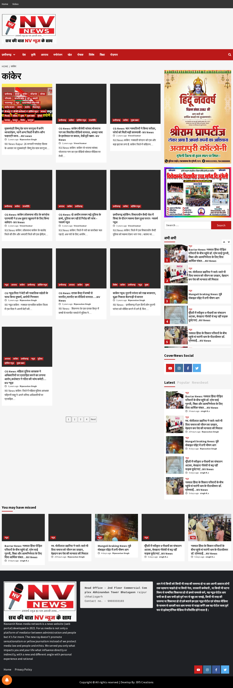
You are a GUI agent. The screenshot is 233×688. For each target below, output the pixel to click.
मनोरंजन (58, 54)
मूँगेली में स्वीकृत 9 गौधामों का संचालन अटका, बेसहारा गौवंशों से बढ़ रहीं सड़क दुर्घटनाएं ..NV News (208, 295)
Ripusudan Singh (28, 139)
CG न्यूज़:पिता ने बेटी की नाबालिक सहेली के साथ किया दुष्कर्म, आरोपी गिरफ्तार (26, 295)
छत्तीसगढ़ (6, 54)
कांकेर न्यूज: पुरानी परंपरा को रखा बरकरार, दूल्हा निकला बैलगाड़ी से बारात (134, 295)
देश (24, 54)
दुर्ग (28, 98)
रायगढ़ (7, 120)
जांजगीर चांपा (19, 98)
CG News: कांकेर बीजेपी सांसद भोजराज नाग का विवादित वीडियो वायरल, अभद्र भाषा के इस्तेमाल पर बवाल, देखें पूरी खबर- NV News (81, 134)
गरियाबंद (8, 98)
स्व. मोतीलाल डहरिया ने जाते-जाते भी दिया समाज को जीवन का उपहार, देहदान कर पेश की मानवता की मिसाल (208, 255)
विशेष (91, 54)
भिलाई (7, 115)
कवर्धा (17, 94)
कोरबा (42, 94)
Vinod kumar (80, 143)
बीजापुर (7, 111)
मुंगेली (40, 115)
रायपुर (15, 120)
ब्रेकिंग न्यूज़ (33, 111)
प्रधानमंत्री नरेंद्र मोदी (30, 102)
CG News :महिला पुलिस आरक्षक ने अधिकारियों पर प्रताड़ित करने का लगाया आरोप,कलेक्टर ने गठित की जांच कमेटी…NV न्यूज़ (25, 376)
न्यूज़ (17, 102)
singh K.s (205, 411)
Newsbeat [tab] (200, 382)
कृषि (33, 54)
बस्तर (19, 107)
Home (5, 4)
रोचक (80, 54)
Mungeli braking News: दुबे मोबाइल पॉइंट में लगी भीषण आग (205, 275)
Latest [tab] (169, 382)
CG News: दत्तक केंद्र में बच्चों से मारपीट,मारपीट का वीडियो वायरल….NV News (79, 296)
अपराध (44, 54)
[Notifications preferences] (7, 680)
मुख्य (22, 115)
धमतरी (35, 98)
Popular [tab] (183, 382)
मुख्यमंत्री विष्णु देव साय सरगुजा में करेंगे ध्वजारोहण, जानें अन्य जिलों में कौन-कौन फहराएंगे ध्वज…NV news (25, 132)
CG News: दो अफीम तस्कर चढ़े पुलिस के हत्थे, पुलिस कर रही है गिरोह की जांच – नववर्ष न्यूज (80, 218)
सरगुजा (30, 120)
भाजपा (43, 111)
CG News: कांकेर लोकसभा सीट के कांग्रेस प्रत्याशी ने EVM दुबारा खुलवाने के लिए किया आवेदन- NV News (27, 218)
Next (93, 419)
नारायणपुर (9, 102)
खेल (70, 54)
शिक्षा (102, 54)
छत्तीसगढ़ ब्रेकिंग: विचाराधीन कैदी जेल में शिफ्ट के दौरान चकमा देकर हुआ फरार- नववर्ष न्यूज (135, 218)
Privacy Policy (23, 669)
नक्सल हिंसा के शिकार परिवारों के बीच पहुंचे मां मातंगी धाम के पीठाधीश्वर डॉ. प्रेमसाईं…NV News (208, 316)
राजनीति (92, 120)
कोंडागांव (33, 94)
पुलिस (40, 358)
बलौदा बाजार (9, 107)
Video (15, 4)
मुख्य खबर (31, 115)
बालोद (27, 107)
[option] (197, 254)
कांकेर (25, 94)
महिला (15, 115)
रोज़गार (114, 54)
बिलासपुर (36, 107)
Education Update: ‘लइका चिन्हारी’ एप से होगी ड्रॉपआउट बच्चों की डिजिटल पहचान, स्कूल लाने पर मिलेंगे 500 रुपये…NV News (209, 336)
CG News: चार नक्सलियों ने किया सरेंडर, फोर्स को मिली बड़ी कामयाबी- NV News (134, 130)
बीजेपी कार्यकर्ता (19, 111)
